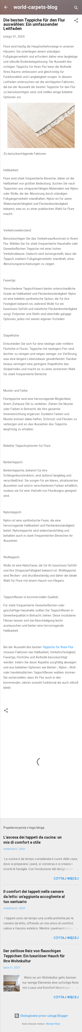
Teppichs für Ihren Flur (57, 647)
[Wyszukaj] (76, 8)
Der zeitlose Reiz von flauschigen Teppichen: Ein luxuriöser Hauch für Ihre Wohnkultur (34, 956)
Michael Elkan (53, 1023)
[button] (76, 21)
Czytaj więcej (66, 878)
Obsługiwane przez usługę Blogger (43, 1016)
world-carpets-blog (35, 7)
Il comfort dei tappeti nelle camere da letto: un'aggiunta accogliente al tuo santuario (34, 896)
